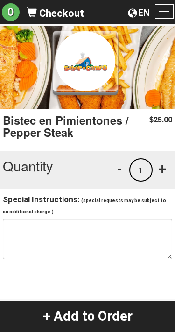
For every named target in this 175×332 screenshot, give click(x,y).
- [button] (119, 168)
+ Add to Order (88, 316)
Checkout (60, 13)
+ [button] (162, 168)
